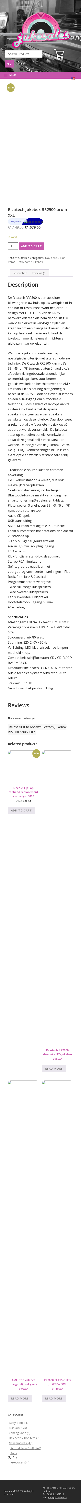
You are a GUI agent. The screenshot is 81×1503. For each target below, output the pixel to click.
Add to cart (31, 246)
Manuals (18, 1428)
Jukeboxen (19, 1462)
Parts (13, 1453)
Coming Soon (19, 1433)
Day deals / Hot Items (25, 1438)
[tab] (20, 273)
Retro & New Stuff (25, 1448)
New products (20, 1443)
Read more (54, 1068)
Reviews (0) (39, 273)
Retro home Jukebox (30, 262)
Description (20, 273)
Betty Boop (19, 1423)
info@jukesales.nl (57, 1497)
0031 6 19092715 (55, 1494)
